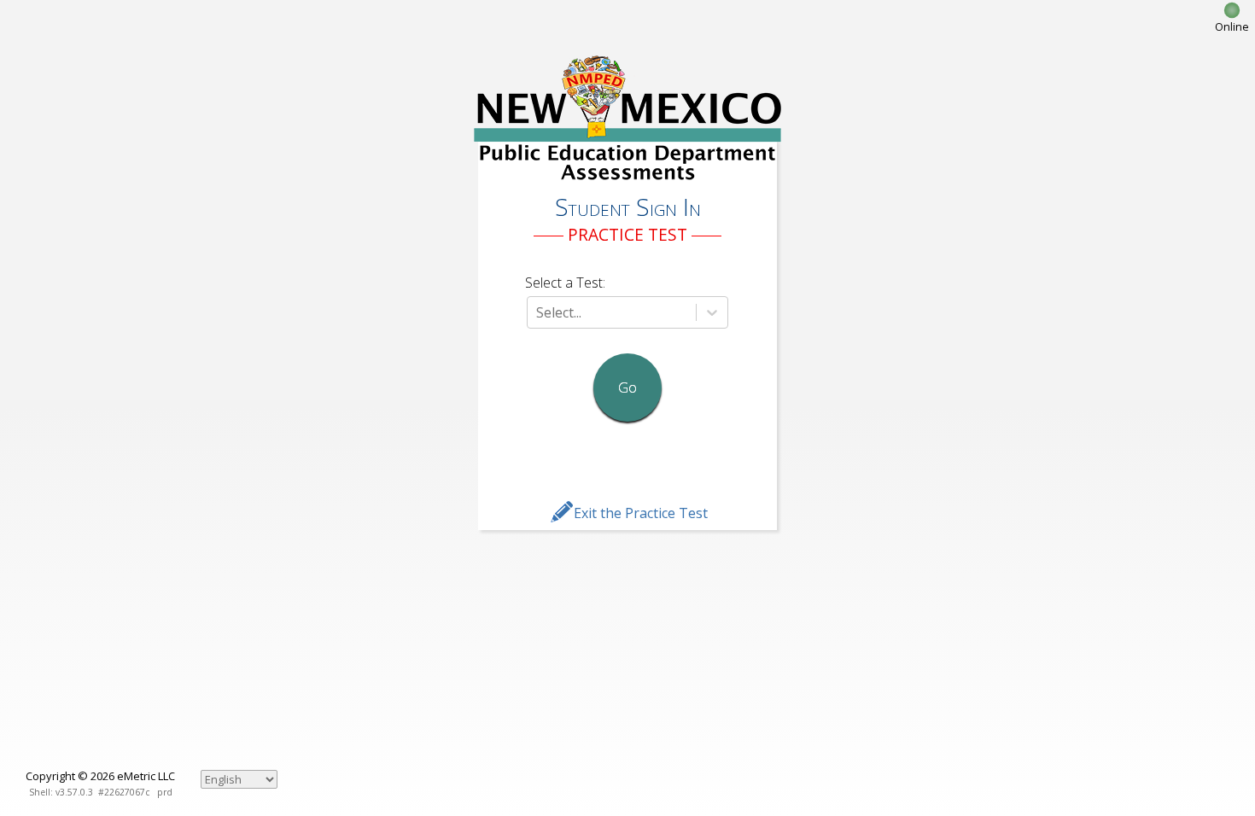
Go (627, 387)
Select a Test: (565, 282)
